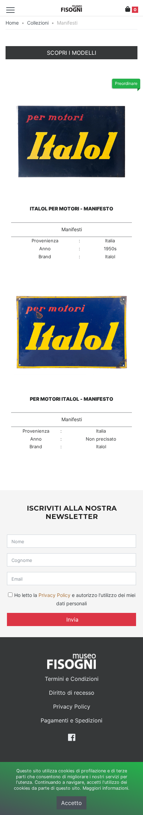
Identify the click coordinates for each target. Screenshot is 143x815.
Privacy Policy (54, 595)
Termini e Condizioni (72, 678)
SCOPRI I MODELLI (71, 52)
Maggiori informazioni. (106, 788)
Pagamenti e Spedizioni (71, 720)
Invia (71, 619)
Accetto (71, 802)
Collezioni (38, 23)
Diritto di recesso (71, 692)
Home (12, 23)
